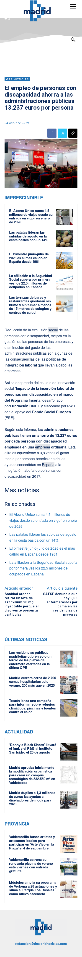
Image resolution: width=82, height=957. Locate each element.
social (53, 329)
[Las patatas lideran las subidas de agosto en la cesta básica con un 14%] (64, 238)
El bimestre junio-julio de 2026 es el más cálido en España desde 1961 (29, 257)
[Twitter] (62, 133)
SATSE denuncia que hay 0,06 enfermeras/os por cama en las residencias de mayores (60, 604)
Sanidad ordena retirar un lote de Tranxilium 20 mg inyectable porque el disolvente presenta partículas (21, 604)
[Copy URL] (72, 133)
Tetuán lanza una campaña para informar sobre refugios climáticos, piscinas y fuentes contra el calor (32, 706)
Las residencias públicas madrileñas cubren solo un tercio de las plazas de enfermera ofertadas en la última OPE (30, 660)
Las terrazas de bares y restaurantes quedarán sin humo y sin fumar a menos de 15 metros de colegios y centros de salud (30, 305)
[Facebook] (51, 133)
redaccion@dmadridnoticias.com (41, 943)
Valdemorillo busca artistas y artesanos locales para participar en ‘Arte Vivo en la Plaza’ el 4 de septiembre (32, 842)
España (48, 464)
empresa (42, 447)
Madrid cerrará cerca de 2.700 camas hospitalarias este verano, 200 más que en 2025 (32, 681)
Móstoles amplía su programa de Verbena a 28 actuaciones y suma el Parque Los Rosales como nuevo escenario (33, 888)
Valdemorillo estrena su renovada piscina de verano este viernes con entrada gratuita (31, 865)
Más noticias (17, 79)
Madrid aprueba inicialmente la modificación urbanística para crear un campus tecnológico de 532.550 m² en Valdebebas (32, 775)
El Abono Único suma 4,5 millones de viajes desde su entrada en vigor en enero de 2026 (31, 216)
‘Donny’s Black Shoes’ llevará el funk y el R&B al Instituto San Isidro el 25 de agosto (32, 748)
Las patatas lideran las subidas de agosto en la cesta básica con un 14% (28, 236)
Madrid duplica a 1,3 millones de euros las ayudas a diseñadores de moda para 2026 (32, 798)
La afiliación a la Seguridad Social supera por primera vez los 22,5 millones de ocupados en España (30, 281)
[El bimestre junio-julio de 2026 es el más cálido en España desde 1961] (64, 260)
